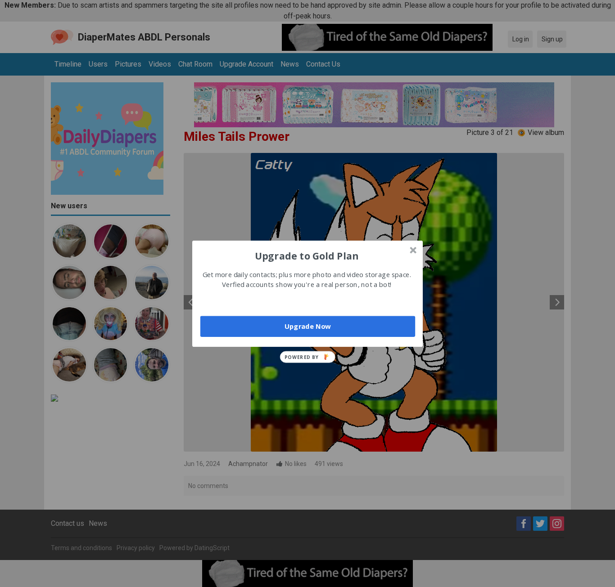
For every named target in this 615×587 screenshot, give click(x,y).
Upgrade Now (308, 326)
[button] (306, 255)
